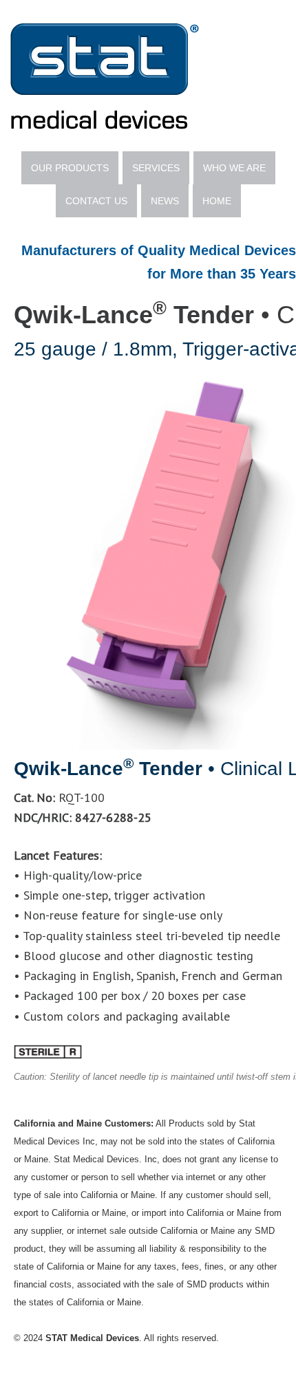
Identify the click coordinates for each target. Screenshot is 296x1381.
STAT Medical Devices (148, 75)
